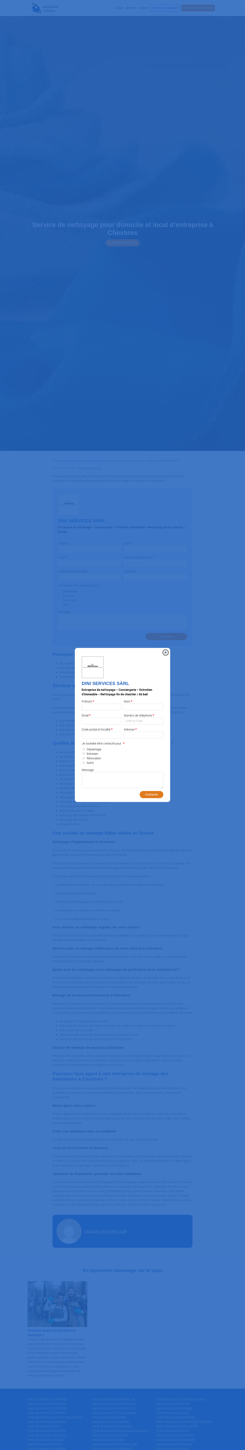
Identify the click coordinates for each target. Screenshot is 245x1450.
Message (88, 770)
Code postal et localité (96, 729)
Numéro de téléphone (138, 715)
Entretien (92, 754)
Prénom (87, 701)
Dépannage (94, 749)
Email (85, 715)
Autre (90, 763)
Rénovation (94, 758)
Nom (127, 701)
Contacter (151, 794)
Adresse (129, 729)
